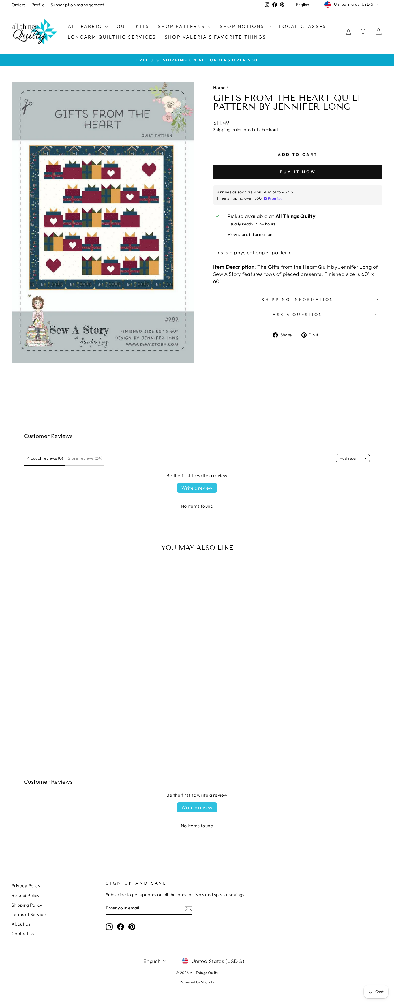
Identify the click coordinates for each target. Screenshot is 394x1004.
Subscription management (77, 4)
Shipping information (298, 299)
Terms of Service (29, 914)
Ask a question (298, 314)
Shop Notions (243, 26)
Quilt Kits (133, 26)
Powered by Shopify (197, 981)
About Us (21, 924)
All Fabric (86, 26)
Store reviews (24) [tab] (85, 458)
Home (219, 87)
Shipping (222, 129)
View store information (250, 234)
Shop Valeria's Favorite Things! (216, 37)
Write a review (197, 488)
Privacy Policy (26, 885)
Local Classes (303, 26)
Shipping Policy (27, 905)
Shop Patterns (182, 26)
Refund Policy (26, 895)
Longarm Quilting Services (112, 37)
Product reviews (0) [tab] (44, 458)
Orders (19, 4)
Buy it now (298, 171)
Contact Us (23, 933)
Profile (38, 4)
